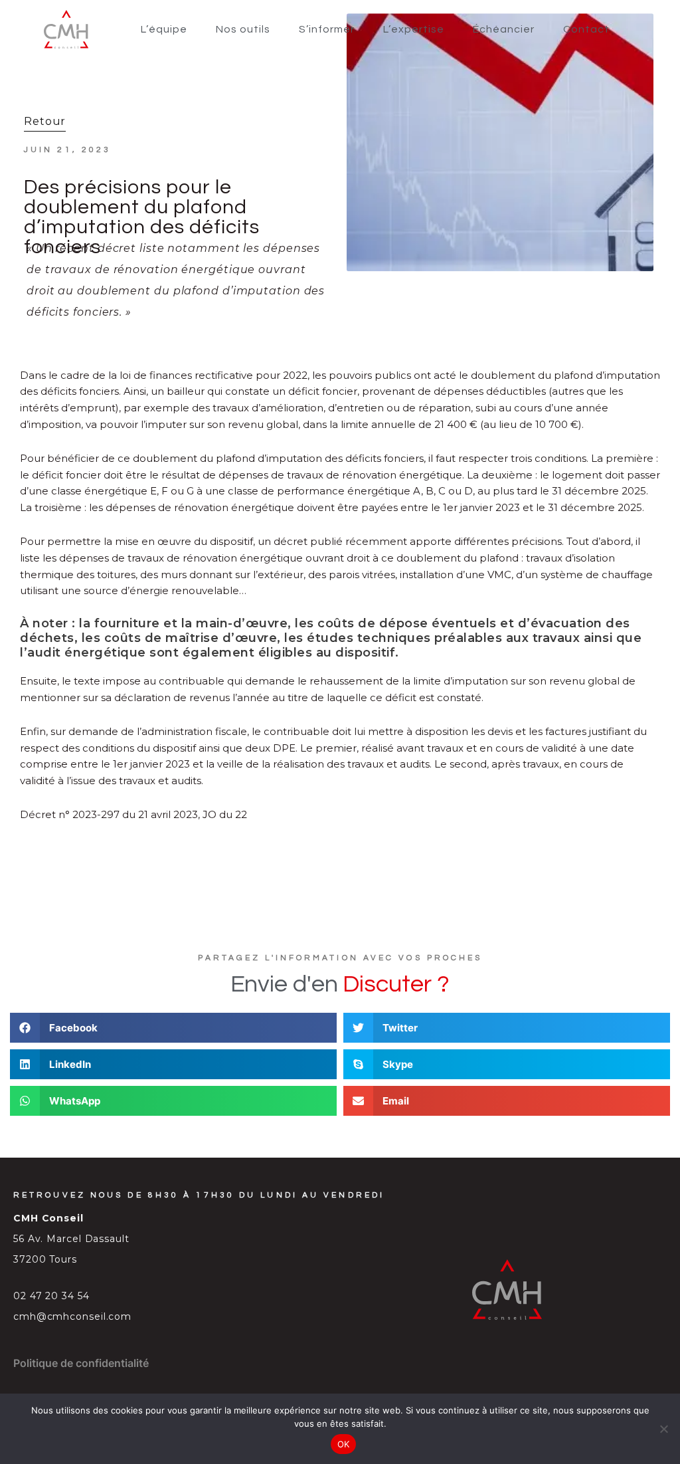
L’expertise (413, 29)
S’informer (327, 29)
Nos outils (243, 29)
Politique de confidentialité (81, 1363)
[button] (173, 1028)
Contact (586, 29)
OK (343, 1444)
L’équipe (164, 29)
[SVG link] (66, 29)
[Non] (663, 1428)
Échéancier (504, 29)
